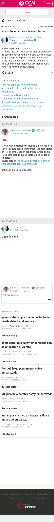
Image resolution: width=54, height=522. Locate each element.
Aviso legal (22, 498)
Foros (10, 20)
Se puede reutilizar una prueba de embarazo (23, 102)
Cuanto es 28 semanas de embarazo (20, 98)
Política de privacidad (40, 494)
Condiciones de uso (20, 494)
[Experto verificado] (35, 40)
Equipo (7, 494)
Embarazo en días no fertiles (15, 95)
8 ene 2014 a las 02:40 (18, 43)
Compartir (9, 73)
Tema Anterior (10, 26)
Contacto (12, 498)
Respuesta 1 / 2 (9, 124)
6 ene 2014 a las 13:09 (19, 133)
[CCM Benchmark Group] (27, 506)
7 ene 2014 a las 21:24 (19, 230)
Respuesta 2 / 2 (9, 221)
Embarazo (21, 20)
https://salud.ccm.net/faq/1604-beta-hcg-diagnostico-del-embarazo (26, 162)
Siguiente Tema (43, 26)
